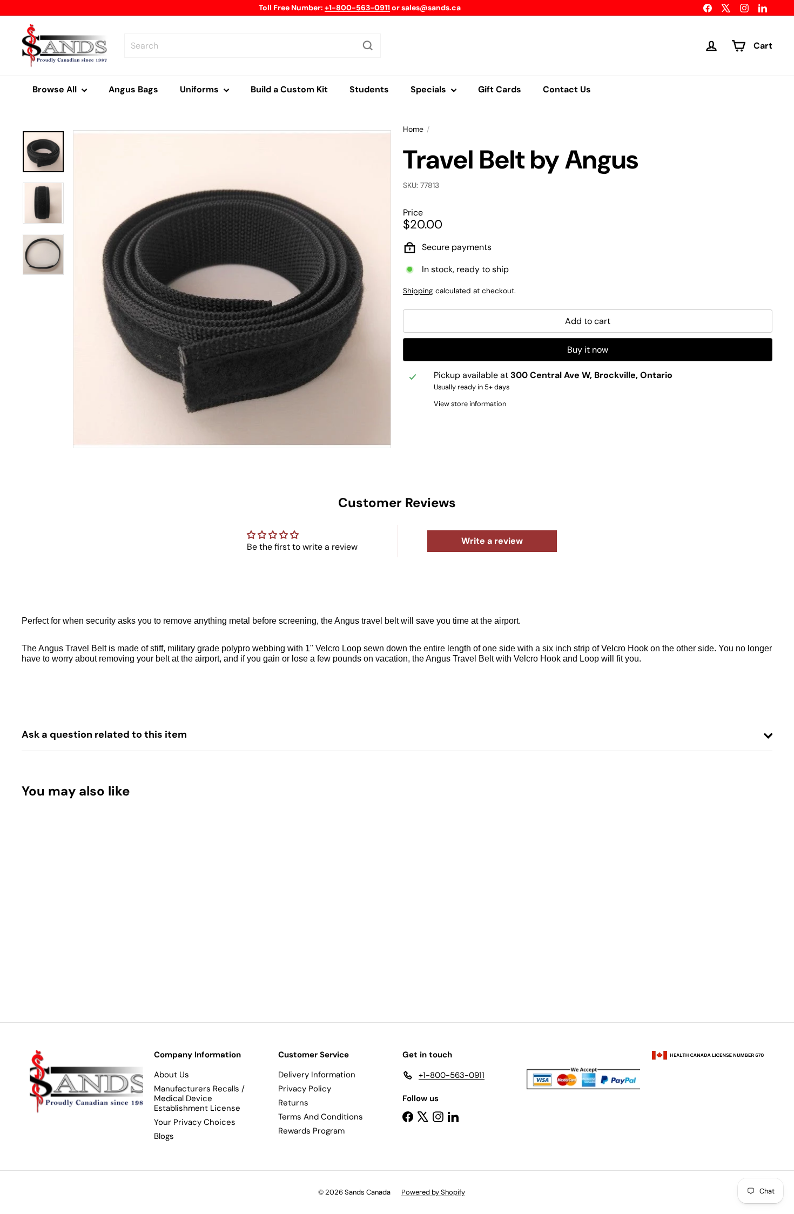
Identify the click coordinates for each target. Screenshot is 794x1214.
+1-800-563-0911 (357, 7)
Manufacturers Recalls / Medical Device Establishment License (199, 1098)
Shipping (418, 291)
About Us (171, 1074)
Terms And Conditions (320, 1116)
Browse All (55, 89)
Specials (429, 89)
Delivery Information (316, 1074)
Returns (293, 1102)
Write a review (492, 541)
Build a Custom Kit (289, 89)
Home (413, 129)
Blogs (164, 1136)
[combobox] (252, 45)
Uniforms (200, 89)
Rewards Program (311, 1130)
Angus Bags (133, 89)
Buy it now (587, 350)
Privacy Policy (304, 1088)
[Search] (368, 45)
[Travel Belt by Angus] (80, 902)
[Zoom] (232, 289)
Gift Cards (499, 89)
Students (369, 89)
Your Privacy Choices (194, 1122)
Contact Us (567, 89)
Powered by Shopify (433, 1192)
